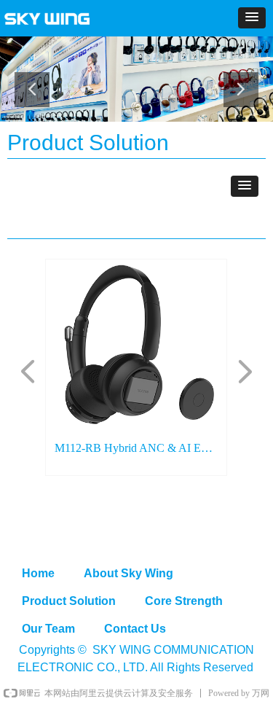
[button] (252, 17)
